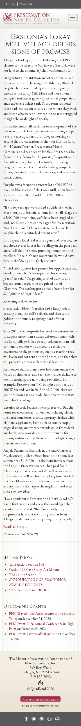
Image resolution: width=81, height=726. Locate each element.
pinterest (41, 719)
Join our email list (40, 700)
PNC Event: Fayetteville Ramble (32, 633)
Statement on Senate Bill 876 (29, 590)
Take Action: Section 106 (26, 564)
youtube (57, 719)
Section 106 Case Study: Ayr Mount (34, 569)
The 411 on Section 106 (25, 574)
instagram (49, 719)
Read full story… (15, 526)
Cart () (26, 4)
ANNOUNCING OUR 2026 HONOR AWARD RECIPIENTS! (37, 582)
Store (10, 4)
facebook (26, 719)
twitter (34, 719)
